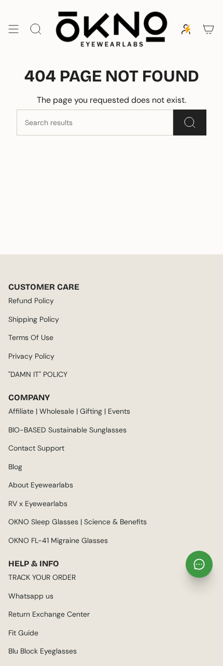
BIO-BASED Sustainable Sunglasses (67, 429)
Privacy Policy (31, 356)
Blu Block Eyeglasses (42, 651)
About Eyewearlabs (40, 485)
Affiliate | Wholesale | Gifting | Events (69, 411)
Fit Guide (23, 632)
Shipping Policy (33, 319)
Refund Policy (31, 300)
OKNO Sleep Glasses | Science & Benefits (77, 521)
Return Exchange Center (49, 614)
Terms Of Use (30, 337)
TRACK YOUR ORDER (42, 577)
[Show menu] (13, 29)
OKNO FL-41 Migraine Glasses (58, 540)
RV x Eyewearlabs (37, 503)
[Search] (189, 122)
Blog (15, 466)
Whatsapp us (30, 596)
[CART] (208, 29)
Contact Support (36, 448)
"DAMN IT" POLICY (37, 374)
